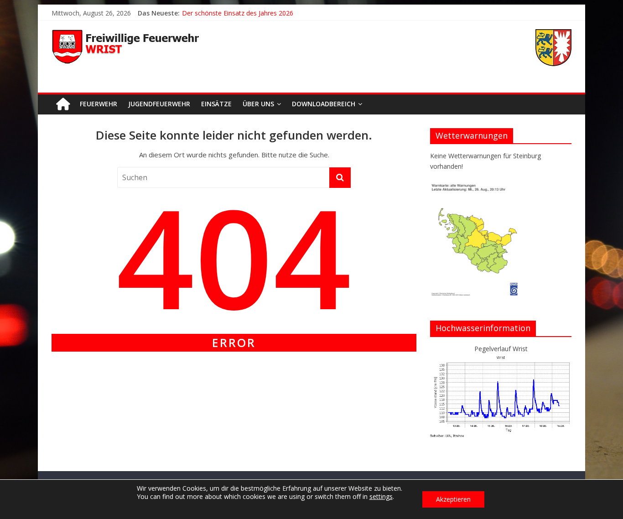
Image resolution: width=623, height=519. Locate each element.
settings (381, 497)
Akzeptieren (453, 499)
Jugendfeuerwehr (159, 103)
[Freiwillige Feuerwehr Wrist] (63, 104)
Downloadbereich (323, 103)
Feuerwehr (98, 103)
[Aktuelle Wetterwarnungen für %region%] (476, 186)
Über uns (258, 103)
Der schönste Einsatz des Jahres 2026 (237, 13)
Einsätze (216, 103)
